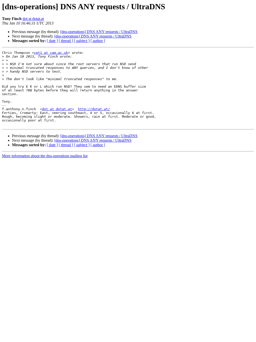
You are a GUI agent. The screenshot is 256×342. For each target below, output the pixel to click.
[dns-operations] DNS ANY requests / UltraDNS (99, 32)
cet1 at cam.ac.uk (51, 53)
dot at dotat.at (33, 19)
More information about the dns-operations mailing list (45, 156)
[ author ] (97, 41)
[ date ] (52, 41)
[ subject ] (82, 41)
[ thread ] (66, 41)
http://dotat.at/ (94, 109)
